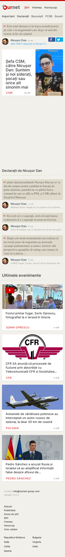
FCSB (48, 16)
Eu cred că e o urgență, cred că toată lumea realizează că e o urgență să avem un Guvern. (30, 217)
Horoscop (50, 7)
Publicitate (10, 510)
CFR (9, 377)
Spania (8, 550)
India (35, 546)
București (37, 16)
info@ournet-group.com (26, 491)
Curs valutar (10, 529)
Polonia (12, 428)
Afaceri (8, 506)
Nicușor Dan (18, 40)
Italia (6, 541)
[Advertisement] (32, 132)
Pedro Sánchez (18, 478)
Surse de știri (11, 514)
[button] (51, 39)
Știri (26, 7)
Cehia (7, 546)
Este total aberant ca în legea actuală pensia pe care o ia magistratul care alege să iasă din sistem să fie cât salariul (30, 30)
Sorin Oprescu (18, 327)
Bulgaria (36, 537)
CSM (9, 92)
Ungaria (36, 541)
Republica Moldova (14, 537)
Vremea (37, 7)
